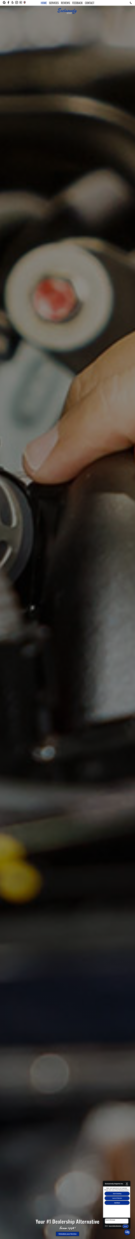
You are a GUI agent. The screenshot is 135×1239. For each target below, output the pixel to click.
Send (125, 1226)
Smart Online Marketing (115, 1226)
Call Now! (117, 1202)
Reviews (65, 3)
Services (54, 3)
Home (44, 3)
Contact (89, 3)
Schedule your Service (67, 1234)
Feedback (77, 3)
